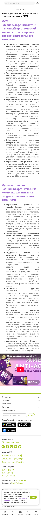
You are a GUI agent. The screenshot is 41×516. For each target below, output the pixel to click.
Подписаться (7, 410)
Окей (33, 497)
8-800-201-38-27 (22, 480)
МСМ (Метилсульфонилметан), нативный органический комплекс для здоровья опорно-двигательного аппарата (19, 30)
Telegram (19, 483)
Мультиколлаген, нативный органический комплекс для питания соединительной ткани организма (19, 192)
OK (32, 415)
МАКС (13, 483)
